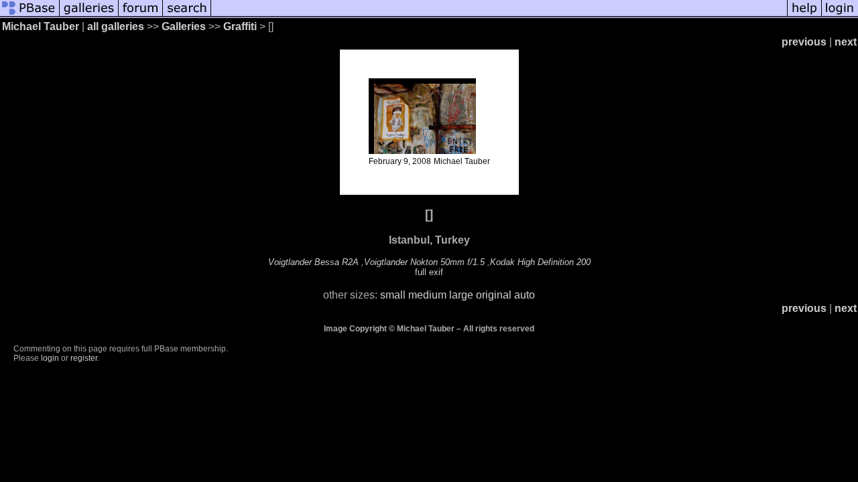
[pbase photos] (30, 15)
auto (524, 295)
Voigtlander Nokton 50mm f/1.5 (424, 262)
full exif (429, 272)
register (83, 358)
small (393, 295)
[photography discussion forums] (141, 15)
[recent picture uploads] (89, 15)
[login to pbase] (840, 15)
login (50, 358)
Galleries (184, 26)
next (846, 42)
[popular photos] (499, 15)
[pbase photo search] (187, 15)
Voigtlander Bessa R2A (313, 262)
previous (804, 42)
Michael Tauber (40, 26)
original (493, 295)
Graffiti (240, 26)
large (461, 295)
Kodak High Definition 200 (540, 262)
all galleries (115, 26)
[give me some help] (804, 15)
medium (427, 295)
